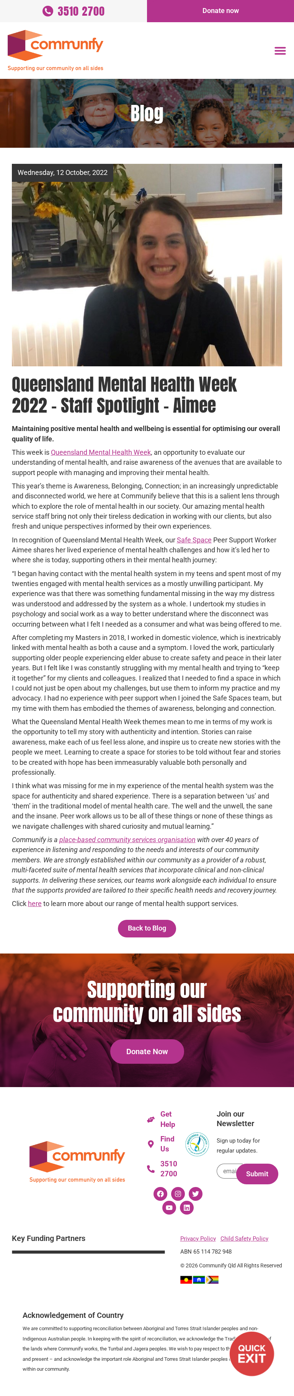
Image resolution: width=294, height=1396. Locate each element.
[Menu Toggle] (280, 50)
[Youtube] (169, 1208)
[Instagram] (178, 1194)
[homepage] (55, 50)
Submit (257, 1174)
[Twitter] (196, 1194)
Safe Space (194, 540)
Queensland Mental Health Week (101, 452)
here (35, 904)
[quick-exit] (252, 1354)
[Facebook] (160, 1194)
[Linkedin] (187, 1208)
